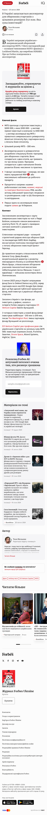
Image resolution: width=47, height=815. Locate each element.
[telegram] (17, 660)
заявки (15, 205)
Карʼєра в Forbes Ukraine (11, 720)
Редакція (6, 752)
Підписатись (12, 392)
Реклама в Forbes (9, 766)
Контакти (6, 712)
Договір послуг (8, 724)
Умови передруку (9, 732)
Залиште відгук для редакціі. (15, 569)
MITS (36, 578)
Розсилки (6, 736)
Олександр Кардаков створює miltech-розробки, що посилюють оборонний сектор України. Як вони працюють (17, 514)
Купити (16, 109)
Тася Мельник (14, 27)
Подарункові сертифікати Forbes (15, 774)
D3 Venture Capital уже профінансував (20, 326)
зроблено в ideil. (38, 810)
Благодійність (8, 770)
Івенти (5, 728)
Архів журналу (8, 762)
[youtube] (22, 660)
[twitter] (3, 660)
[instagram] (12, 660)
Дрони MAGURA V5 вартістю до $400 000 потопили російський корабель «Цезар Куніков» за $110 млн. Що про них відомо (16, 441)
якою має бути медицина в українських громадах (16, 628)
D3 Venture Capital (26, 578)
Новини (4, 9)
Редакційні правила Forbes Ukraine (16, 748)
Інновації (7, 430)
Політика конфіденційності (13, 740)
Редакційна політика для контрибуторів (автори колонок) (22, 757)
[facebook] (8, 660)
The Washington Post (18, 318)
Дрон (5, 578)
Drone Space (17, 334)
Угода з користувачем (11, 716)
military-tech (13, 578)
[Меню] (42, 3)
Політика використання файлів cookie (18, 744)
